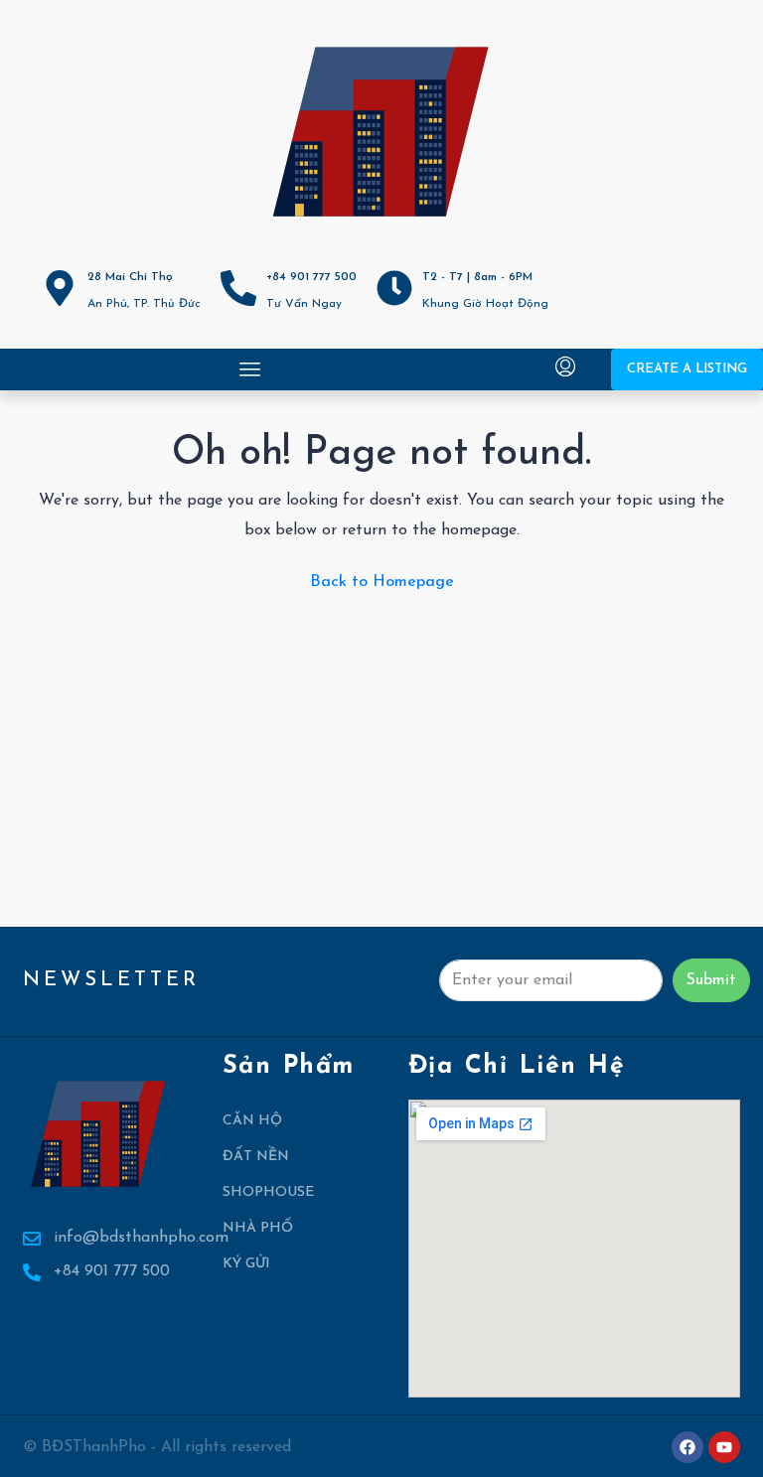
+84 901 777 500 (311, 277)
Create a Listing (687, 369)
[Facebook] (687, 1447)
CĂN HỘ (252, 1120)
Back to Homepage (382, 582)
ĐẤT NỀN (256, 1156)
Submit (711, 980)
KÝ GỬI (246, 1263)
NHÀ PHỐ (258, 1228)
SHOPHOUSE (268, 1192)
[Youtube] (724, 1447)
